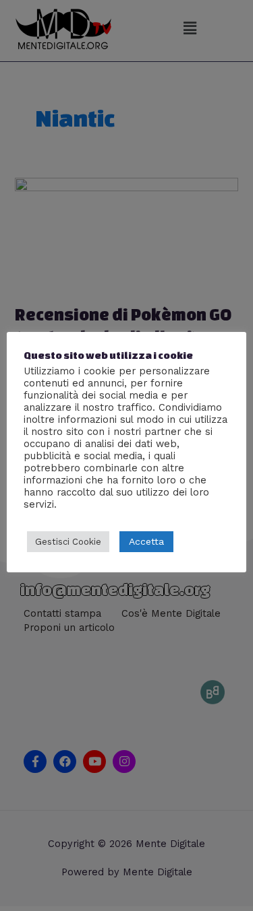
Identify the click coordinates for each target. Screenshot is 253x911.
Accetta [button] (146, 541)
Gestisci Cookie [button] (68, 542)
